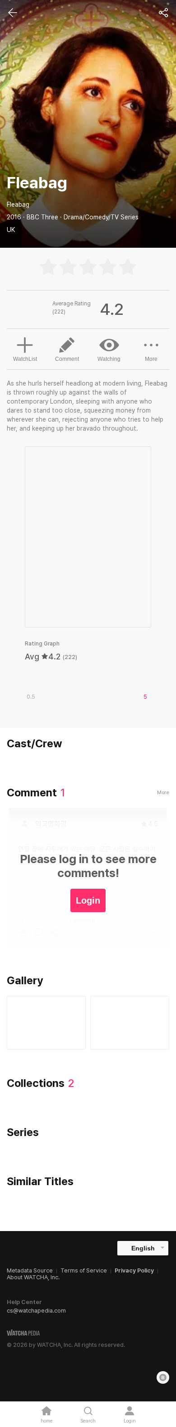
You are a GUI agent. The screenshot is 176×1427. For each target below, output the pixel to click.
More (151, 359)
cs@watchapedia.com (36, 1310)
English (143, 1248)
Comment (67, 359)
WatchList (25, 359)
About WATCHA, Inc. (33, 1277)
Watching (108, 359)
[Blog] (163, 1377)
